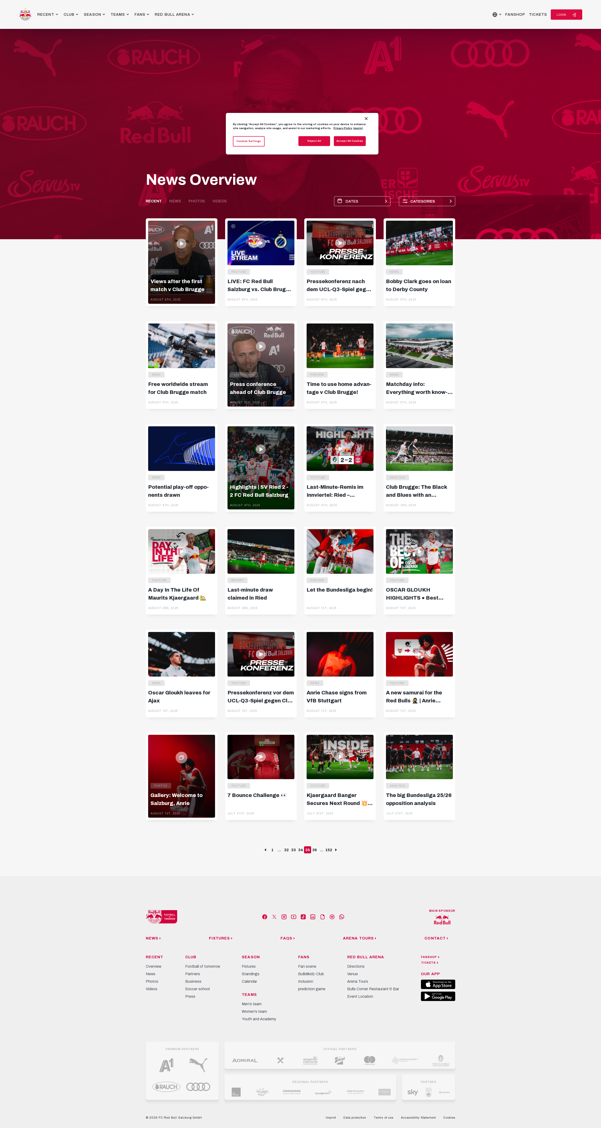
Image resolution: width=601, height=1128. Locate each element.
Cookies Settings (248, 141)
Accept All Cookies (349, 140)
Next (335, 850)
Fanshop (515, 14)
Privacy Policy (342, 128)
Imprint (358, 128)
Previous (265, 850)
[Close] (366, 118)
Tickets (538, 14)
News (175, 201)
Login (561, 14)
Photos (197, 201)
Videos (219, 201)
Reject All (314, 140)
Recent (154, 201)
